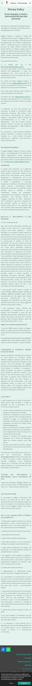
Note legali (27, 658)
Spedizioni (28, 665)
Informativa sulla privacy (23, 654)
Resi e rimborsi (26, 668)
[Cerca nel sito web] (2, 3)
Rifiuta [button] (11, 683)
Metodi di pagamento (24, 661)
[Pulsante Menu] (30, 3)
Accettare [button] (24, 683)
